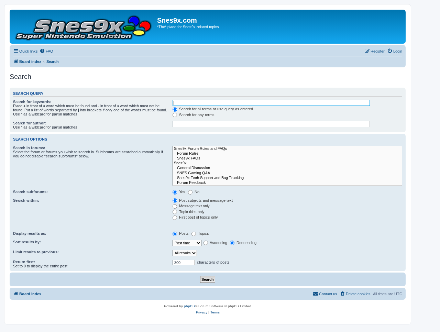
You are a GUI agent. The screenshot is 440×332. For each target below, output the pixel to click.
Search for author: (29, 123)
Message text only (194, 206)
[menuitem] (46, 51)
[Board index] (84, 26)
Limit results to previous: (36, 252)
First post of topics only (198, 217)
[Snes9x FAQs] (287, 158)
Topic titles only (191, 212)
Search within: (26, 200)
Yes (181, 192)
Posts (183, 233)
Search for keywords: (32, 102)
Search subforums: (30, 192)
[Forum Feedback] (287, 182)
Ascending (218, 243)
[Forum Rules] (287, 153)
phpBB (189, 306)
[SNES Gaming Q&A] (287, 173)
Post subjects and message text (205, 200)
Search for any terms (196, 115)
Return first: (24, 262)
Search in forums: (29, 148)
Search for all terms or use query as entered (215, 109)
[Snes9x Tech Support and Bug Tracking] (287, 178)
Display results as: (29, 233)
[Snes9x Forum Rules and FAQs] (287, 148)
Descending (245, 243)
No (196, 192)
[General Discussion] (287, 168)
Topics (203, 233)
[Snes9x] (287, 163)
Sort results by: (27, 242)
